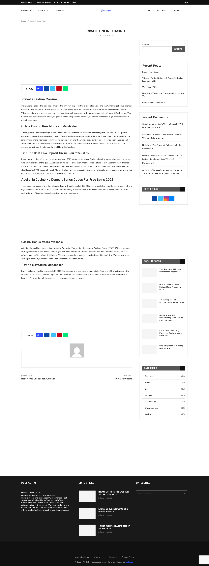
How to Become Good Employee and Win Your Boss (113, 493)
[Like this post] (40, 88)
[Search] (186, 10)
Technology (43, 10)
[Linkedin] (171, 2)
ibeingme (113, 557)
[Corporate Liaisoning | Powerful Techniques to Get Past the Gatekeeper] (149, 334)
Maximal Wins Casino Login (154, 102)
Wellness (161, 10)
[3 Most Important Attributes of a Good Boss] (149, 303)
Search (145, 44)
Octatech (129, 562)
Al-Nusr (145, 170)
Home (74, 2)
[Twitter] (162, 2)
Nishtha (145, 145)
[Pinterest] (168, 2)
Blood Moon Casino (151, 72)
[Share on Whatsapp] (65, 88)
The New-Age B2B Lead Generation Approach (170, 270)
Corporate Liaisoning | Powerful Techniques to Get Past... (170, 333)
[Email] (178, 2)
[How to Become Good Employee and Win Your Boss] (87, 496)
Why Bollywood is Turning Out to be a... (171, 347)
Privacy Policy (128, 557)
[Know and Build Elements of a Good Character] (87, 513)
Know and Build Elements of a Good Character (113, 510)
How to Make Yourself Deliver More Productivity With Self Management (162, 159)
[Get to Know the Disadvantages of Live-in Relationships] (149, 319)
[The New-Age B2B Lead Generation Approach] (149, 273)
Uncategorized (165, 408)
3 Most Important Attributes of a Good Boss (171, 301)
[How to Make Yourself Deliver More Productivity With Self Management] (149, 288)
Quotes (177, 10)
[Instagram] (165, 2)
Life (148, 10)
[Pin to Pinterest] (59, 88)
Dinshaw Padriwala (150, 155)
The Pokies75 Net (150, 87)
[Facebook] (158, 2)
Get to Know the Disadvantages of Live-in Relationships (171, 317)
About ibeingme (82, 557)
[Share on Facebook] (46, 88)
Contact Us (99, 557)
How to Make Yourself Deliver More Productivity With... (171, 287)
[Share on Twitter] (52, 88)
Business (26, 10)
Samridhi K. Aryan (150, 134)
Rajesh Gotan (148, 124)
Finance (60, 10)
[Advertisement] (76, 60)
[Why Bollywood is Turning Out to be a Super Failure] (149, 349)
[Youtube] (175, 2)
